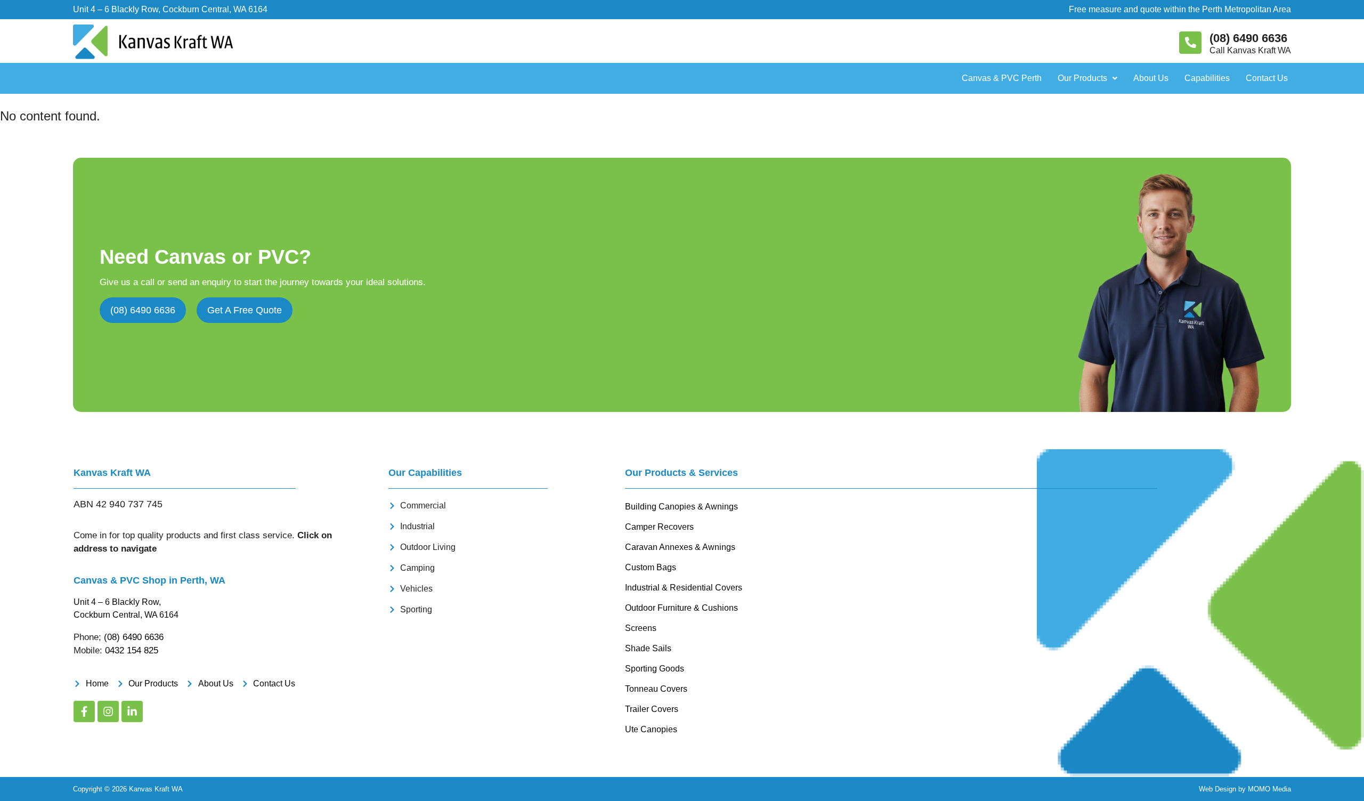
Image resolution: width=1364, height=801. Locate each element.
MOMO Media (1269, 789)
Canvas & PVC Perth (1002, 78)
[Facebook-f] (84, 711)
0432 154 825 (131, 650)
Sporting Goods (654, 668)
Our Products (1082, 78)
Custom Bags (650, 567)
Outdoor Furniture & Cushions (681, 607)
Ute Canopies (651, 729)
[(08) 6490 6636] (1190, 42)
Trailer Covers (651, 709)
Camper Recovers (659, 526)
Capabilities (1207, 78)
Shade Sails (648, 648)
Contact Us (1267, 78)
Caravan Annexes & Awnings (680, 547)
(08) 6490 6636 (1248, 38)
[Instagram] (108, 711)
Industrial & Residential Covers (683, 587)
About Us (1150, 78)
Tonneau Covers (656, 688)
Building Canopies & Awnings (681, 506)
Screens (640, 628)
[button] (1087, 78)
